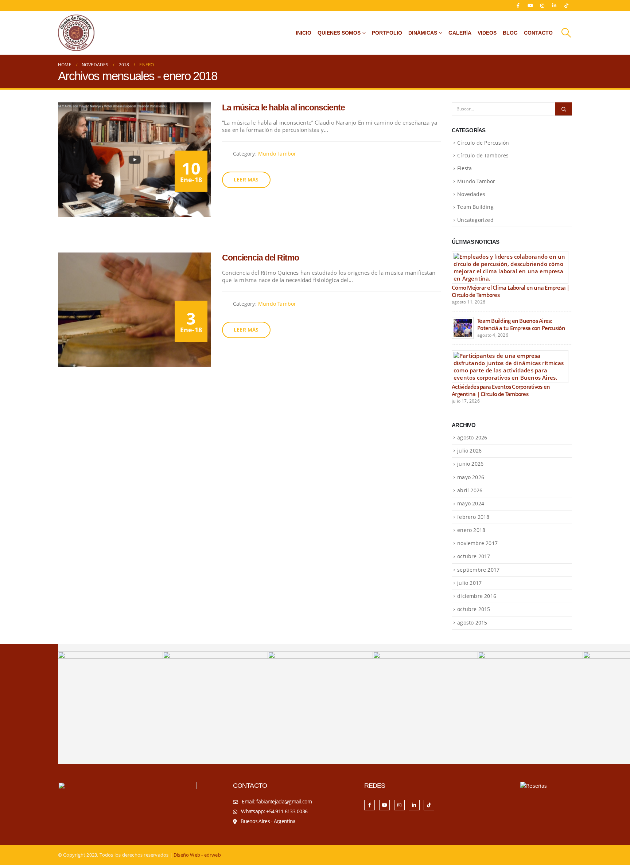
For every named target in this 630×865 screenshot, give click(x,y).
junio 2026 (470, 463)
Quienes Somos (339, 33)
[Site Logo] (76, 33)
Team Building (475, 206)
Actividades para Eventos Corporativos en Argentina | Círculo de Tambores (501, 390)
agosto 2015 (472, 622)
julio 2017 (469, 582)
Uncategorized (475, 219)
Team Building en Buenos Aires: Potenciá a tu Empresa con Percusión (521, 324)
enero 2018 (471, 530)
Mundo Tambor (277, 153)
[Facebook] (518, 5)
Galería (459, 33)
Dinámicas (422, 33)
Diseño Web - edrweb (197, 855)
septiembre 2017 (478, 569)
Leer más (246, 179)
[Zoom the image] (127, 785)
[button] (566, 33)
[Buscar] (563, 109)
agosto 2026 (472, 437)
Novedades (471, 194)
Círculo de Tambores (483, 155)
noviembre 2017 (477, 543)
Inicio (303, 33)
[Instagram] (542, 5)
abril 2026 (469, 490)
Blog (510, 33)
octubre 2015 (473, 609)
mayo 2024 (470, 503)
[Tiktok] (566, 5)
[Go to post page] (510, 266)
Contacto (538, 33)
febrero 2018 (473, 516)
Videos (487, 33)
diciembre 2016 (476, 595)
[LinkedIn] (554, 5)
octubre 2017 (473, 556)
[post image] (134, 159)
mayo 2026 (470, 477)
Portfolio (387, 33)
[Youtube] (530, 5)
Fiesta (464, 168)
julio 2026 (469, 450)
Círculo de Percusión (483, 142)
